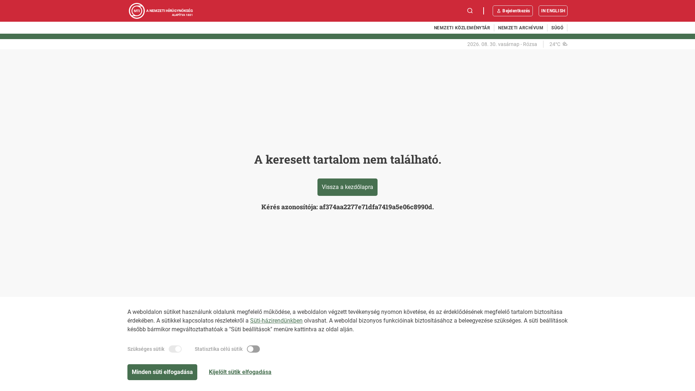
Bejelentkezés (516, 10)
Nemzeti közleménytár (462, 27)
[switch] (175, 349)
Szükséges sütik (145, 349)
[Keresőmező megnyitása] (470, 11)
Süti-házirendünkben (276, 320)
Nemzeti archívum (520, 27)
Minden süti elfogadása (162, 372)
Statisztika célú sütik (219, 349)
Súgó (557, 27)
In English (553, 10)
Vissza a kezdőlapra (347, 187)
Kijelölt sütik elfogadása (240, 372)
